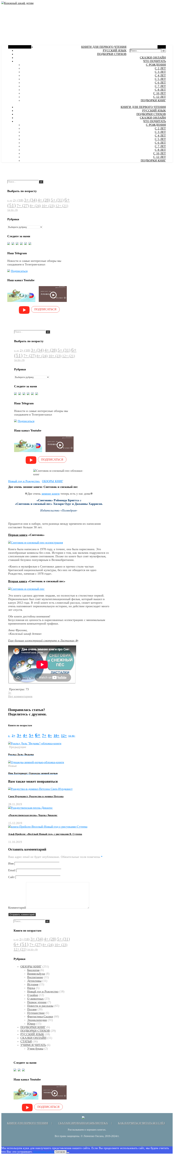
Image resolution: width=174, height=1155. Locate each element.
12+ (61, 206)
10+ (48, 206)
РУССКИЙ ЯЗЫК (114, 50)
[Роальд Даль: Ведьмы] (34, 743)
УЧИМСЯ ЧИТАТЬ (33, 1045)
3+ (30, 199)
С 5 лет (160, 79)
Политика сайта (43, 1151)
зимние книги (50, 493)
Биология (33, 970)
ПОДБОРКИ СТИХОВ (111, 54)
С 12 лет (159, 96)
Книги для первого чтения (27, 1123)
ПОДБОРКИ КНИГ (153, 100)
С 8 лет (160, 89)
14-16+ (12, 210)
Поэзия (32, 1009)
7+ (23, 205)
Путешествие (36, 1013)
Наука (31, 988)
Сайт (11, 877)
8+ (35, 206)
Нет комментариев (20, 696)
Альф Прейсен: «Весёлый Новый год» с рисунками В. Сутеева (45, 834)
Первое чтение (37, 1002)
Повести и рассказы (40, 1005)
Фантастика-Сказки (40, 1016)
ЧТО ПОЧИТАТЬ (154, 61)
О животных (35, 998)
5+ (57, 200)
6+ (37, 735)
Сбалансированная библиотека (83, 1123)
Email (11, 870)
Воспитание (35, 977)
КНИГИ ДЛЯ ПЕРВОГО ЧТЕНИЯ (103, 47)
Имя (11, 863)
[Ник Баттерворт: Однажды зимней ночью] (36, 762)
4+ (44, 200)
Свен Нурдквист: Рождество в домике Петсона (36, 796)
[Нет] (68, 1152)
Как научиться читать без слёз (141, 1123)
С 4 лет (160, 75)
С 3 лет (160, 72)
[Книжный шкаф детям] (17, 3)
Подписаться (19, 271)
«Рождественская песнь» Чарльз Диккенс (32, 815)
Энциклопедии (37, 1020)
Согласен (60, 1152)
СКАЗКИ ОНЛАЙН (153, 57)
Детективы (34, 980)
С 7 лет (160, 86)
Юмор (31, 1023)
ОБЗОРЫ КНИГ (52, 481)
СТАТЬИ (26, 1041)
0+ (9, 201)
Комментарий (17, 907)
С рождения (156, 64)
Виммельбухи (36, 973)
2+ (18, 200)
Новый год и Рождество (23, 481)
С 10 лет (159, 93)
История (32, 984)
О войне (32, 995)
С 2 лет (160, 68)
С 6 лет (160, 82)
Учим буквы (35, 1048)
